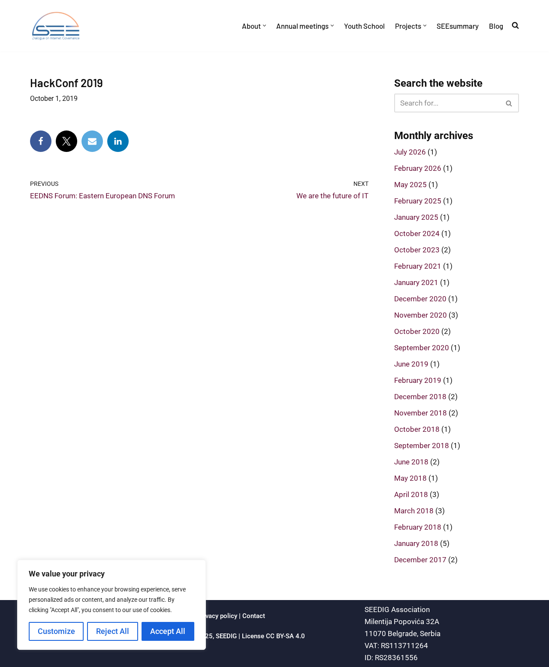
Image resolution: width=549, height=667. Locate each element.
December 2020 (420, 298)
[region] (111, 605)
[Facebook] (40, 141)
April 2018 (411, 494)
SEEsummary (458, 25)
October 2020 (417, 331)
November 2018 (420, 413)
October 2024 (417, 233)
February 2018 (417, 527)
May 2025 (410, 184)
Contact (253, 616)
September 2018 (421, 445)
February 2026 (417, 168)
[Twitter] (66, 141)
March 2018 (414, 510)
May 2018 (410, 478)
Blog (496, 25)
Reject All (112, 631)
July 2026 (410, 152)
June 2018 (411, 462)
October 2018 (417, 429)
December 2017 (420, 559)
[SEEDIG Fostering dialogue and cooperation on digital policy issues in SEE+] (58, 26)
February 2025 (417, 201)
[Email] (92, 141)
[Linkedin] (118, 141)
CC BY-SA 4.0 (285, 636)
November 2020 (420, 315)
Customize (56, 631)
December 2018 (420, 396)
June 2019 (411, 364)
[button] (264, 25)
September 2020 (421, 347)
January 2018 (416, 543)
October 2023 (417, 250)
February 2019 (417, 380)
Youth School (364, 25)
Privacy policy (217, 616)
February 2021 (417, 266)
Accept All (167, 631)
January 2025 (416, 217)
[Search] (509, 103)
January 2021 (416, 282)
